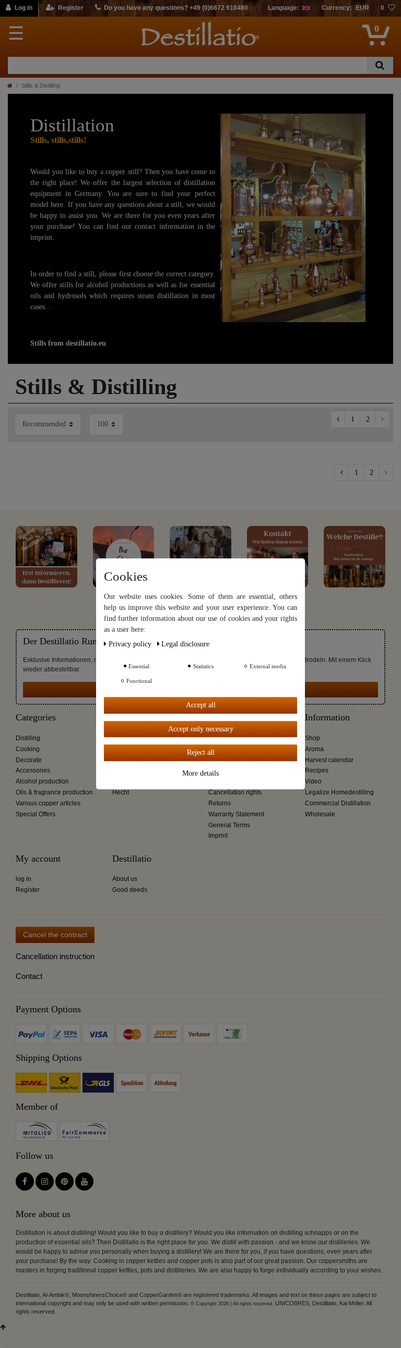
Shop (312, 738)
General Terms (229, 825)
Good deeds (129, 889)
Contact (29, 976)
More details (200, 773)
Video (313, 781)
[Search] (380, 65)
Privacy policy (131, 644)
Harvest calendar (329, 760)
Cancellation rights (235, 792)
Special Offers (35, 814)
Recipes (316, 770)
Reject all (201, 752)
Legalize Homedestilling (339, 792)
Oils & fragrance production (54, 792)
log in (23, 879)
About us (124, 879)
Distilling (28, 738)
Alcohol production (42, 781)
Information (327, 717)
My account (38, 859)
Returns (219, 803)
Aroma (314, 749)
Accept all (201, 705)
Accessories (33, 770)
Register (28, 889)
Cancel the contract (55, 934)
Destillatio (131, 859)
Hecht (120, 792)
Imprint (218, 835)
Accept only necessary (200, 729)
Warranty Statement (236, 814)
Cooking (28, 749)
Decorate (29, 760)
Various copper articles (48, 803)
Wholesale (320, 814)
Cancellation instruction (55, 956)
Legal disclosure (185, 644)
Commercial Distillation (338, 803)
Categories (36, 717)
